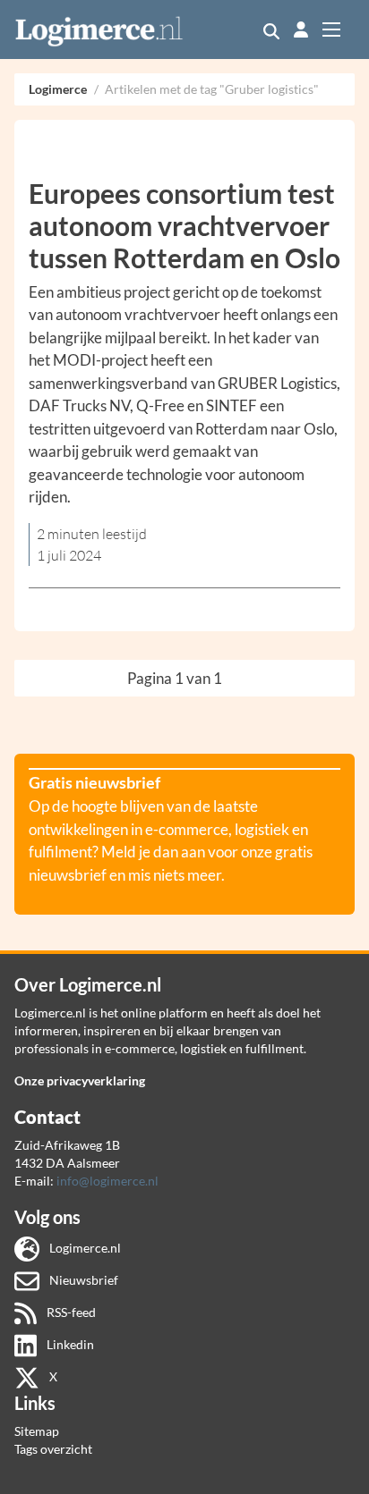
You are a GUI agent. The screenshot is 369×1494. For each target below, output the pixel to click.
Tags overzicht (53, 1448)
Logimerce (58, 89)
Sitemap (36, 1431)
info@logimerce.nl (107, 1180)
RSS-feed (70, 1312)
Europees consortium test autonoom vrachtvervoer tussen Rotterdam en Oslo (184, 225)
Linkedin (69, 1344)
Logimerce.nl (84, 1247)
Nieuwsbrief (82, 1279)
